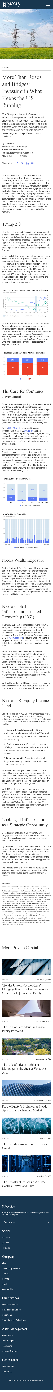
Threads (6, 1248)
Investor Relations (10, 1351)
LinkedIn (5, 1242)
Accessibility (7, 1289)
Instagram (6, 1237)
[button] (48, 5)
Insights (5, 1279)
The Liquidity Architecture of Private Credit (25, 1146)
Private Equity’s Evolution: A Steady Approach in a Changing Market (24, 1108)
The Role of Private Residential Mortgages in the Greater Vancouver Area (24, 1068)
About (4, 1263)
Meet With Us (8, 1366)
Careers (5, 1273)
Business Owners (9, 1304)
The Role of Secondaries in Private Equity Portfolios (23, 1029)
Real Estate (7, 1346)
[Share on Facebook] (17, 163)
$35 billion (28, 431)
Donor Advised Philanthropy (14, 1320)
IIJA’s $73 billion (15, 428)
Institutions (7, 1315)
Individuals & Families (11, 1310)
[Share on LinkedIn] (27, 163)
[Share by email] (32, 163)
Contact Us (7, 1371)
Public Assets (8, 1335)
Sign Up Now (9, 1222)
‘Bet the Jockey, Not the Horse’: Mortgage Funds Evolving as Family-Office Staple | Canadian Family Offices (25, 989)
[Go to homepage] (11, 4)
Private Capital (8, 1340)
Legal (4, 1284)
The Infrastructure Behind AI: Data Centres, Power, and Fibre (24, 1184)
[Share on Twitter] (22, 163)
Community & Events (11, 1268)
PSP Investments (15, 638)
